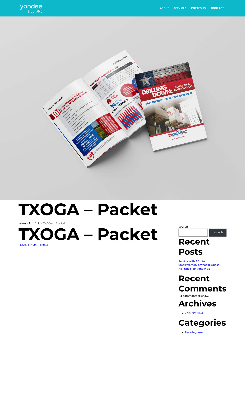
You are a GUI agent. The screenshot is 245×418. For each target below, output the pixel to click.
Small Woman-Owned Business (198, 265)
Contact (217, 8)
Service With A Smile (191, 261)
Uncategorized (194, 332)
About (164, 8)
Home (22, 223)
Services (180, 8)
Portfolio (198, 8)
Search (183, 227)
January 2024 (194, 313)
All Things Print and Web (194, 269)
